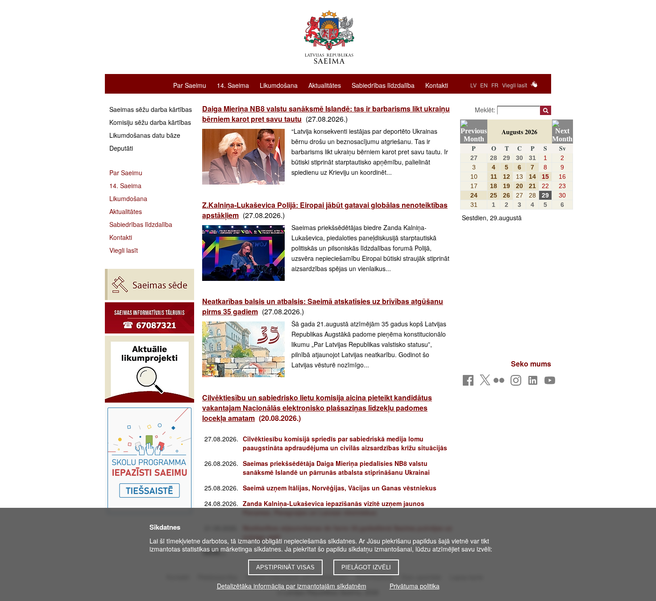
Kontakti (436, 85)
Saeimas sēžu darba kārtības (150, 109)
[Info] (149, 317)
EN (484, 85)
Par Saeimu (189, 85)
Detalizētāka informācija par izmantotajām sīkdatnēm (291, 585)
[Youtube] (551, 383)
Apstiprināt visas (285, 567)
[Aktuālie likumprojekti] (149, 369)
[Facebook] (470, 383)
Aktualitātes (324, 85)
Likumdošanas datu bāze (144, 135)
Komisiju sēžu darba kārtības (150, 122)
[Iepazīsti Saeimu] (149, 460)
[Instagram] (517, 383)
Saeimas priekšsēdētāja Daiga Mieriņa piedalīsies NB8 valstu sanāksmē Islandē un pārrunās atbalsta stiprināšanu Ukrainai (336, 468)
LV (473, 85)
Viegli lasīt (514, 85)
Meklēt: (486, 109)
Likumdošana (279, 85)
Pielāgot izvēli (366, 567)
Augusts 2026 (519, 131)
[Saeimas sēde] (149, 284)
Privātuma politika (415, 585)
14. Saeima (233, 85)
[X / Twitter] (485, 383)
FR (494, 85)
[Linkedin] (534, 383)
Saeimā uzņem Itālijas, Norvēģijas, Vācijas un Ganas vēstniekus (339, 487)
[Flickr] (500, 383)
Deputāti (121, 148)
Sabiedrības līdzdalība (383, 85)
